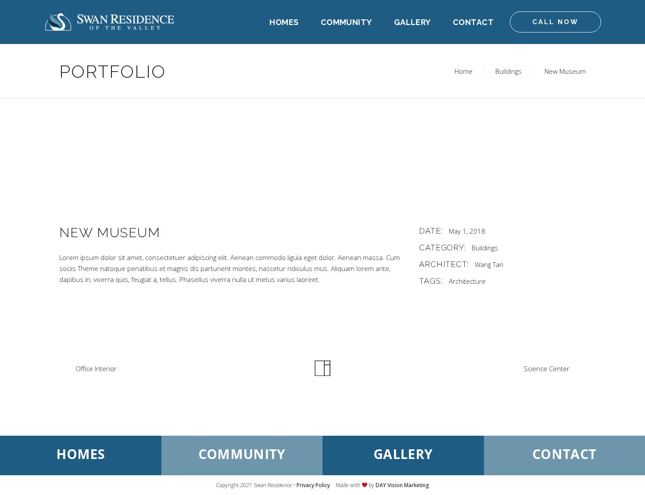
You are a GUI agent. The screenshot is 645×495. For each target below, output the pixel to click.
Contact (564, 454)
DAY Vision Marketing (402, 485)
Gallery (403, 454)
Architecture (467, 281)
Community (242, 454)
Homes (80, 454)
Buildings (508, 71)
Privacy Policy (313, 485)
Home (464, 71)
